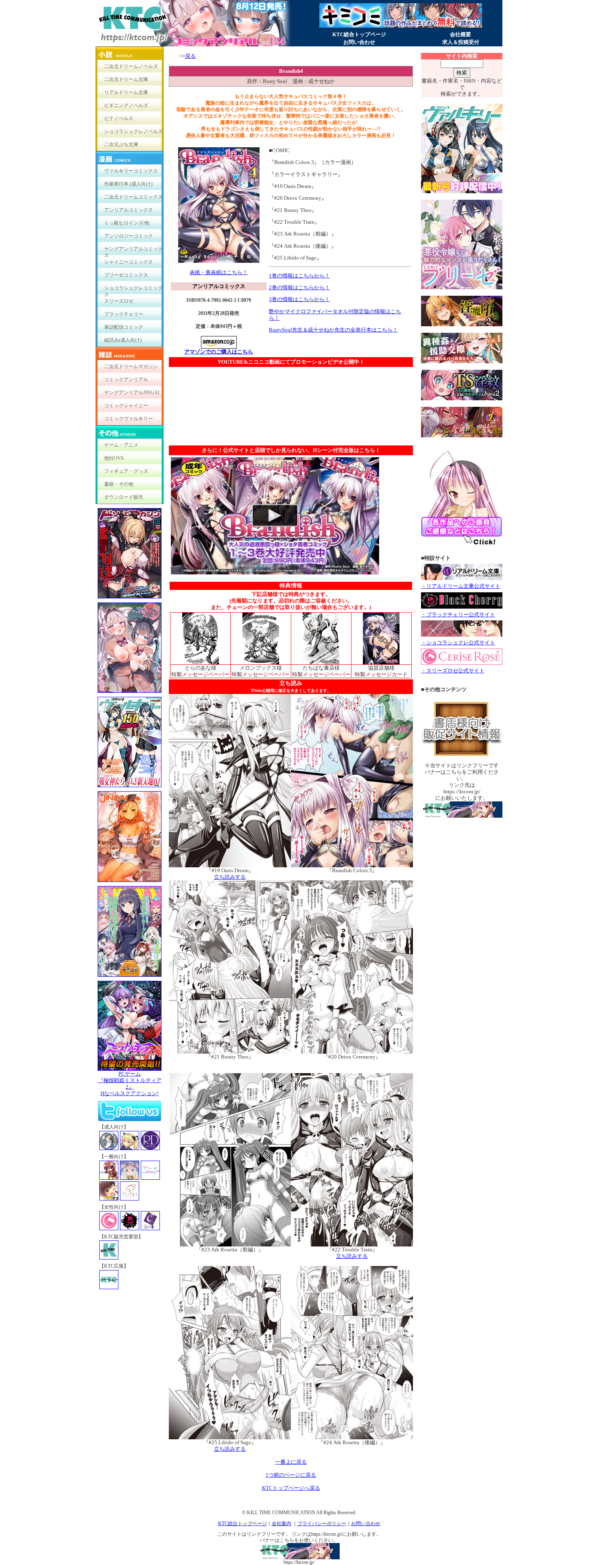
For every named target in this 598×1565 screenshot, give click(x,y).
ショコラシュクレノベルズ (133, 131)
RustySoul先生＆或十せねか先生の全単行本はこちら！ (333, 330)
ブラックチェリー (123, 314)
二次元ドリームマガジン (131, 366)
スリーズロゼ (118, 301)
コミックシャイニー (126, 405)
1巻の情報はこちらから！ (299, 276)
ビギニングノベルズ (126, 105)
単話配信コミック (123, 327)
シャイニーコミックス (128, 262)
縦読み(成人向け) (123, 340)
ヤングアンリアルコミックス (133, 250)
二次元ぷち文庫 (121, 144)
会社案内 (281, 1523)
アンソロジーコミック (128, 236)
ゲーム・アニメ (121, 445)
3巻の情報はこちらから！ (299, 299)
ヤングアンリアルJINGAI (131, 392)
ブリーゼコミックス (126, 275)
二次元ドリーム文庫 (126, 79)
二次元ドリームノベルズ (131, 66)
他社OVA (114, 458)
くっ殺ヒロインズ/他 (126, 223)
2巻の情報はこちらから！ (299, 287)
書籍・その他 (118, 484)
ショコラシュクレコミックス (133, 290)
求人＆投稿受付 (460, 42)
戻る (190, 56)
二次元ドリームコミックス (133, 197)
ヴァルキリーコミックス (131, 171)
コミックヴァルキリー (128, 418)
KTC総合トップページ (359, 34)
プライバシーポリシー (321, 1523)
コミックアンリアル (126, 379)
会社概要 (460, 34)
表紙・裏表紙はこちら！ (219, 272)
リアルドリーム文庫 (126, 92)
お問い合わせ (359, 42)
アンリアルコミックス (128, 210)
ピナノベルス (118, 118)
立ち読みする (230, 877)
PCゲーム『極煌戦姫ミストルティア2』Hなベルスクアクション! (130, 1083)
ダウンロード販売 (123, 497)
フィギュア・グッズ (126, 471)
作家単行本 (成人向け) (128, 184)
